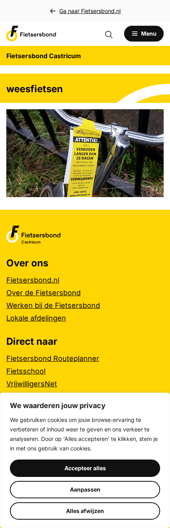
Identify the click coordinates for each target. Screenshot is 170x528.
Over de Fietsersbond (43, 293)
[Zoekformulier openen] (112, 33)
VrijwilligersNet (31, 384)
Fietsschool (25, 371)
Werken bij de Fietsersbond (53, 305)
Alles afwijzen (85, 510)
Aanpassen (85, 489)
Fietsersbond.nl (32, 280)
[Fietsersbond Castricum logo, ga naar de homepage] (31, 34)
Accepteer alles (85, 468)
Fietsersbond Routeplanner (52, 358)
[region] (85, 460)
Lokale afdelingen (36, 318)
